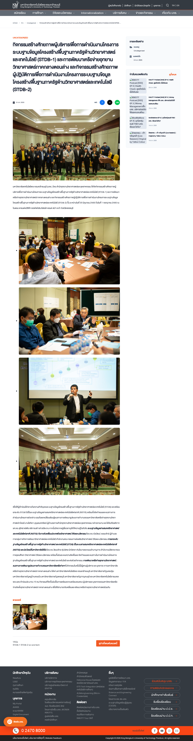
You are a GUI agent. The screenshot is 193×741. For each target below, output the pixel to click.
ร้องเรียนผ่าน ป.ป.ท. (162, 715)
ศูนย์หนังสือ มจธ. (52, 716)
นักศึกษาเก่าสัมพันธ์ (162, 695)
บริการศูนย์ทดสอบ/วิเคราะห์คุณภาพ (56, 686)
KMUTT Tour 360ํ (85, 718)
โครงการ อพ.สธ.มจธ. (118, 699)
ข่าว (22, 23)
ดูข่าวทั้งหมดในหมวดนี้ (108, 643)
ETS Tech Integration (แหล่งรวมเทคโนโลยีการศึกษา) (90, 688)
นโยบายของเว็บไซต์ (20, 738)
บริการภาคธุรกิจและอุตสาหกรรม (58, 681)
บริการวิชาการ (51, 678)
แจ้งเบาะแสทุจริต (115, 685)
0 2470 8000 (33, 730)
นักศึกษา (127, 5)
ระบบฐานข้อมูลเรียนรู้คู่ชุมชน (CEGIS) (120, 704)
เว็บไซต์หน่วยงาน (83, 711)
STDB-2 (24, 645)
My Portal (17, 703)
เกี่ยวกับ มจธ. (169, 13)
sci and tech (34, 645)
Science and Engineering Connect (120, 694)
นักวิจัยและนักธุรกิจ (142, 5)
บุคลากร (156, 5)
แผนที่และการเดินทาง (85, 714)
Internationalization (92, 13)
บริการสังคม (120, 13)
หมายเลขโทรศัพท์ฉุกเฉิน (22, 692)
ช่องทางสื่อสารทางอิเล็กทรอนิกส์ (122, 689)
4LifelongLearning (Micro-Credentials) (88, 694)
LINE (117, 102)
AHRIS (16, 707)
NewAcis (17, 678)
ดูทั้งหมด (172, 74)
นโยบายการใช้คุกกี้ (36, 738)
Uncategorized (31, 23)
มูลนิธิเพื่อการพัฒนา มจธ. (120, 678)
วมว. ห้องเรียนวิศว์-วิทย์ (54, 706)
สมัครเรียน (20, 13)
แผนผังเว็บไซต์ (138, 730)
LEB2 (15, 681)
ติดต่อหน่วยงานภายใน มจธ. (88, 707)
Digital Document (21, 714)
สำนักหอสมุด (82, 672)
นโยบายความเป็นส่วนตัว (118, 709)
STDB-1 (16, 645)
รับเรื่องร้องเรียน (162, 701)
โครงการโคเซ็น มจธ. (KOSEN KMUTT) (57, 711)
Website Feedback (53, 738)
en (178, 5)
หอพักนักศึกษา (51, 720)
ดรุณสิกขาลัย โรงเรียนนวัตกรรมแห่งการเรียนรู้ (58, 701)
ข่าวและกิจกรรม (144, 13)
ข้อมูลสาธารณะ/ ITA (117, 681)
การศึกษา (38, 13)
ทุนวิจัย (16, 689)
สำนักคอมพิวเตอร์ (84, 676)
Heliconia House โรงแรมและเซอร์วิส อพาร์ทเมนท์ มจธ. (89, 681)
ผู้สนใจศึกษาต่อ (114, 5)
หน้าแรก (15, 23)
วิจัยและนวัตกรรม (62, 13)
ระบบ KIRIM (18, 711)
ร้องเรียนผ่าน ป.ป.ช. (162, 708)
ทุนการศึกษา (18, 685)
